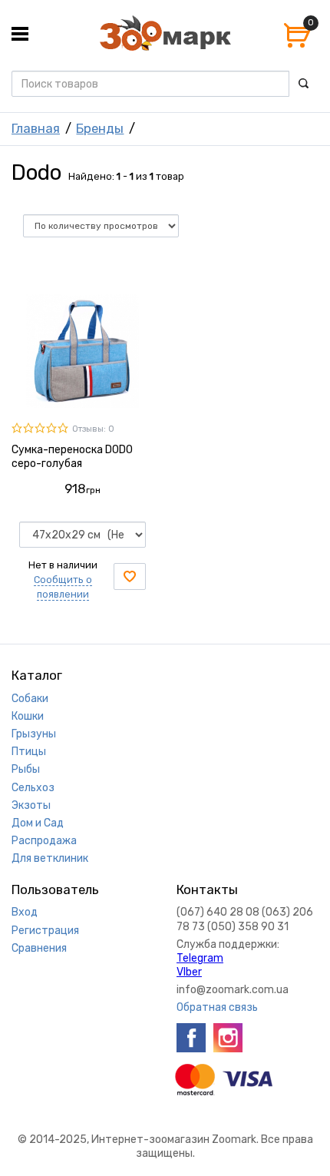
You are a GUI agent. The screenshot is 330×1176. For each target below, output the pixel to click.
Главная (36, 128)
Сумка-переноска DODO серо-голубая (72, 456)
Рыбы (26, 769)
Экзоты (31, 805)
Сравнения (39, 948)
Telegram (200, 958)
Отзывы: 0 (93, 429)
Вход (25, 912)
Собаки (30, 698)
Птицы (29, 751)
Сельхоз (33, 787)
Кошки (28, 716)
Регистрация (45, 930)
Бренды (100, 128)
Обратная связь (217, 1007)
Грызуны (34, 733)
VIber (189, 972)
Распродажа (44, 840)
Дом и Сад (38, 823)
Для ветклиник (50, 858)
